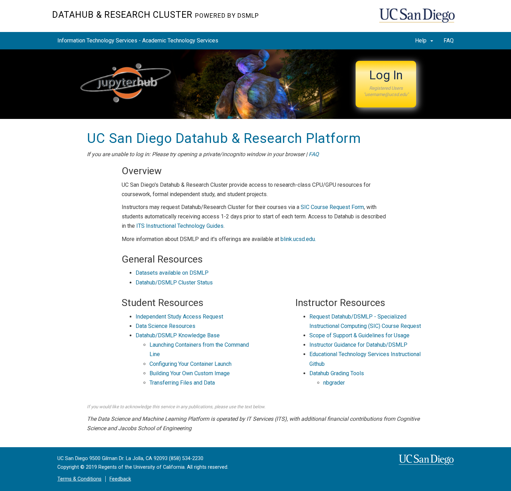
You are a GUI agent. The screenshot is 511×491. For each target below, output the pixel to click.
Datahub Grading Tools (336, 373)
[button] (386, 84)
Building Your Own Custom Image (189, 373)
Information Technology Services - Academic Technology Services (137, 40)
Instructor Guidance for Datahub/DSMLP (358, 344)
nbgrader (334, 382)
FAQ (449, 40)
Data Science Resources (165, 326)
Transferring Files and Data (182, 382)
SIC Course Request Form (332, 207)
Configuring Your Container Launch (190, 364)
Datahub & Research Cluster (155, 14)
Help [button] (421, 40)
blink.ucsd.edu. (298, 239)
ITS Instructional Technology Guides (180, 226)
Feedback (120, 479)
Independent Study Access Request (179, 316)
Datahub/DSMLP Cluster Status (174, 282)
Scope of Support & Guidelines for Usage (359, 335)
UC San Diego (419, 19)
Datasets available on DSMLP (172, 272)
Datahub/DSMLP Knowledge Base (178, 335)
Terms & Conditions (79, 479)
